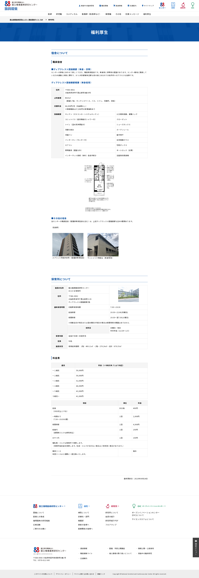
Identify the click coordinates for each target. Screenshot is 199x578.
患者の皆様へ (83, 524)
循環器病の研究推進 (41, 520)
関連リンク (101, 574)
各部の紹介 (110, 516)
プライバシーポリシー (63, 574)
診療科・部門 (83, 516)
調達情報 (119, 6)
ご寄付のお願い (39, 528)
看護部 (81, 520)
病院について (83, 512)
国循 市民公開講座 (117, 548)
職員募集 (105, 6)
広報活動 (37, 524)
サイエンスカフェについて (143, 519)
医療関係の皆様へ (85, 528)
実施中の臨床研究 (87, 6)
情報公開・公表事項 (146, 548)
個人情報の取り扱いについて (120, 553)
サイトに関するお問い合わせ (84, 574)
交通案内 (133, 6)
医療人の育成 (38, 516)
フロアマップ (110, 524)
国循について (38, 512)
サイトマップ (149, 6)
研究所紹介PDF (111, 520)
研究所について (111, 512)
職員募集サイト (86, 553)
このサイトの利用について (43, 574)
